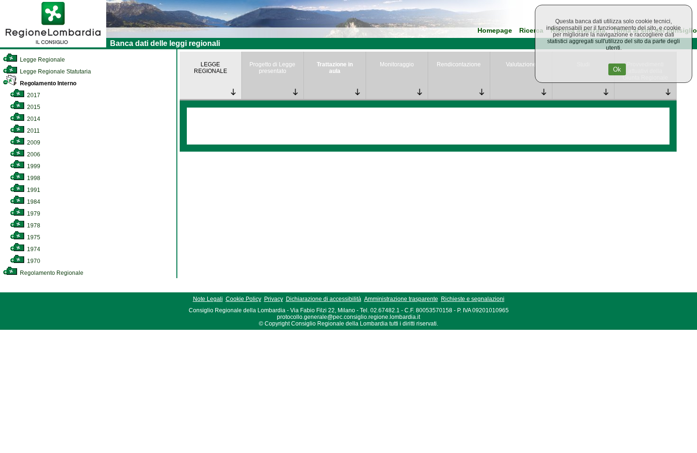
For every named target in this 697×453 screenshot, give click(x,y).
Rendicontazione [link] (459, 64)
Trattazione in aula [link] (335, 67)
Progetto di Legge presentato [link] (272, 67)
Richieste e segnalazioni (472, 299)
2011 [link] (33, 130)
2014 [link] (33, 119)
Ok (617, 69)
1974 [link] (33, 249)
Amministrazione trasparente (401, 299)
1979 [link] (33, 213)
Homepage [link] (494, 30)
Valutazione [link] (521, 64)
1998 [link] (33, 178)
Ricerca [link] (531, 30)
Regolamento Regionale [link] (50, 273)
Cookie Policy (243, 299)
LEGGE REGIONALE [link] (210, 67)
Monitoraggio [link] (397, 64)
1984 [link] (33, 202)
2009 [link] (33, 142)
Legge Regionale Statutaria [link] (54, 71)
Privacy (273, 299)
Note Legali (208, 299)
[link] (53, 45)
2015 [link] (33, 107)
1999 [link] (33, 166)
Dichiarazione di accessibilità (323, 299)
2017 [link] (33, 95)
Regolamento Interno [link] (47, 83)
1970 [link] (33, 261)
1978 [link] (33, 225)
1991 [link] (33, 190)
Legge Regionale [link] (41, 59)
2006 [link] (33, 154)
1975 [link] (33, 237)
